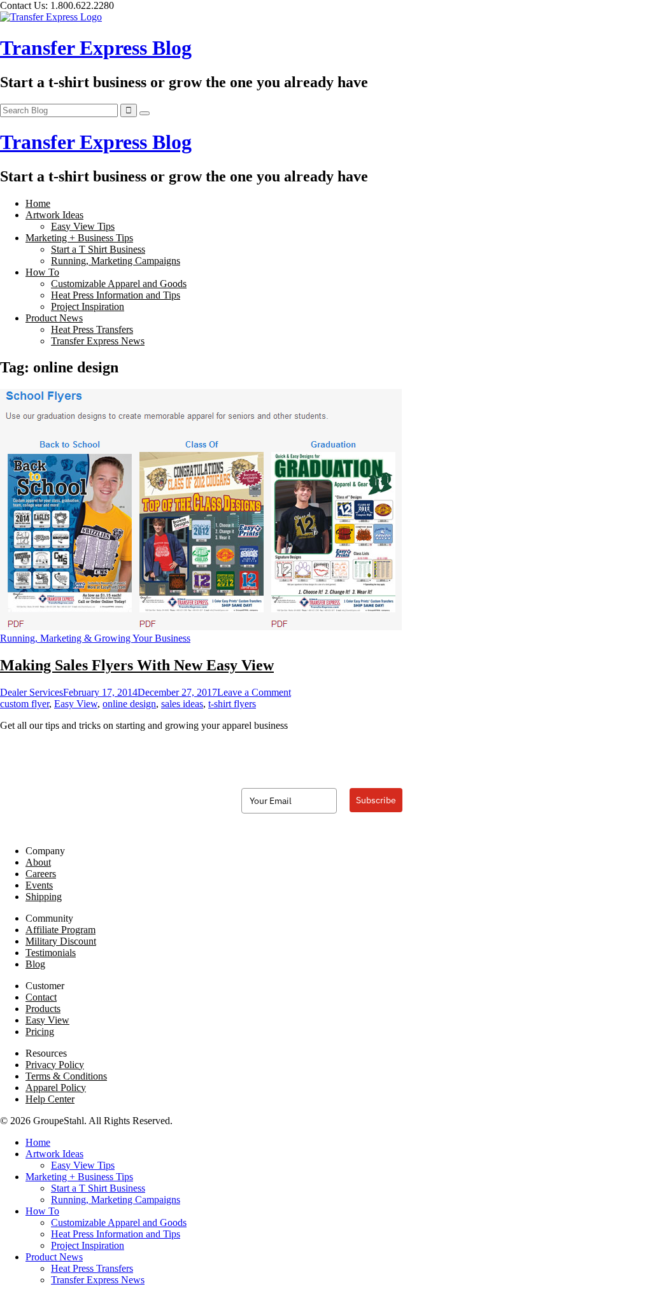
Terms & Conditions (66, 1076)
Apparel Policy (55, 1087)
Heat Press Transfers (92, 329)
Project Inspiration (87, 306)
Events (39, 885)
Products (42, 1008)
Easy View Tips (83, 226)
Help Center (49, 1099)
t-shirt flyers (232, 703)
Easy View (75, 703)
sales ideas (182, 703)
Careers (40, 873)
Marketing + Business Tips (79, 237)
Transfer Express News (98, 340)
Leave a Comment (254, 692)
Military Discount (60, 941)
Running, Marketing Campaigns (115, 260)
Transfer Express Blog (96, 47)
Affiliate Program (60, 929)
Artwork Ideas (54, 214)
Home (37, 203)
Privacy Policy (54, 1064)
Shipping (43, 896)
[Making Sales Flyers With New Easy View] (201, 626)
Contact (41, 997)
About (38, 862)
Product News (54, 318)
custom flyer (24, 703)
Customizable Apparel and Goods (119, 283)
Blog (35, 964)
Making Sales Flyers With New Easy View (137, 665)
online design (129, 703)
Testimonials (50, 952)
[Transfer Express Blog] (51, 16)
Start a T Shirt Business (98, 249)
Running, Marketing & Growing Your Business (95, 638)
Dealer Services (31, 692)
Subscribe (376, 800)
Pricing (39, 1031)
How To (42, 272)
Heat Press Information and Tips (115, 295)
